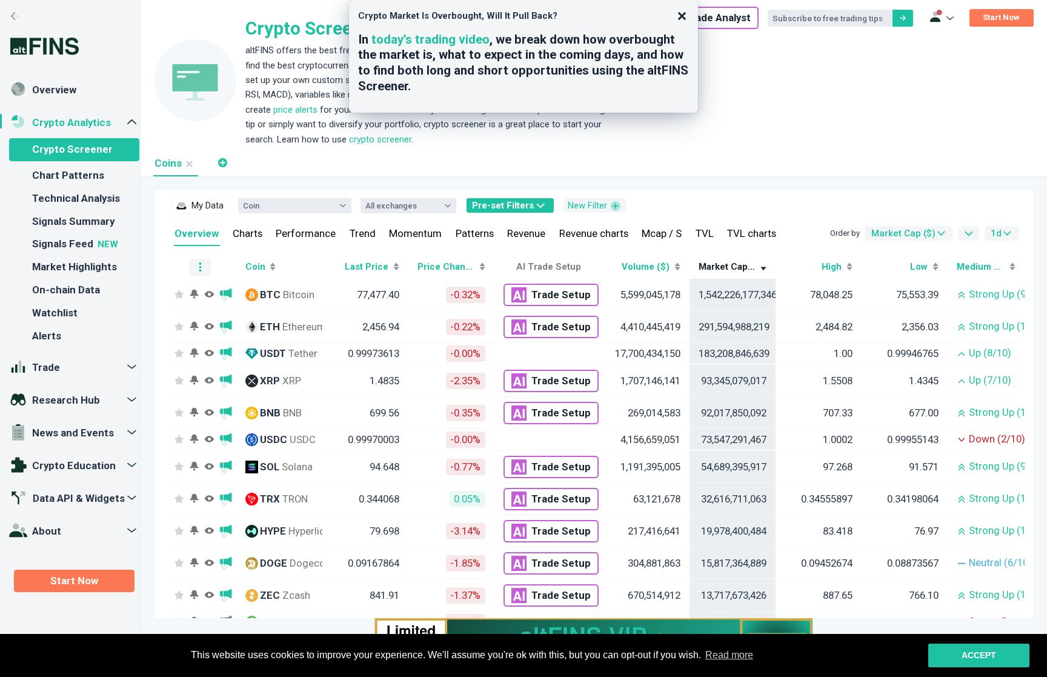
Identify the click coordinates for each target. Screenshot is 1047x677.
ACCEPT (979, 655)
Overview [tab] (196, 233)
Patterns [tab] (475, 233)
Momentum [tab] (415, 233)
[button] (222, 163)
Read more (729, 655)
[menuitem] (200, 205)
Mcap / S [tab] (662, 233)
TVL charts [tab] (751, 233)
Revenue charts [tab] (593, 233)
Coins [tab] (168, 163)
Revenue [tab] (526, 233)
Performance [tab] (306, 233)
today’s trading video (430, 39)
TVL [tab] (705, 233)
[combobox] (289, 205)
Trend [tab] (363, 233)
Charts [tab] (247, 233)
